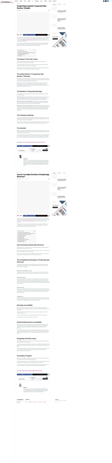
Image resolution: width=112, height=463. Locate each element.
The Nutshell (20, 55)
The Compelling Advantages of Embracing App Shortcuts (26, 233)
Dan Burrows (19, 10)
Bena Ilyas (25, 387)
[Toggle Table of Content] (34, 50)
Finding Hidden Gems (21, 237)
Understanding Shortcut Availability (23, 239)
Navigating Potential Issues (22, 240)
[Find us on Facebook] (104, 1)
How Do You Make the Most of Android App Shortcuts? (34, 142)
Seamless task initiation (21, 236)
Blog (19, 3)
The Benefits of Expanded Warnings (23, 53)
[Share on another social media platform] (49, 35)
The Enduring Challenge (21, 54)
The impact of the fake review (22, 51)
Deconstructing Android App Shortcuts (24, 232)
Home (17, 3)
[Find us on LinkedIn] (108, 1)
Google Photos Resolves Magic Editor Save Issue (32, 370)
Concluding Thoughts (21, 241)
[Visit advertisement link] (33, 150)
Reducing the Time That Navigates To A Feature (24, 234)
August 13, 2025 (24, 10)
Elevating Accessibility (21, 238)
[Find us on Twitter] (106, 1)
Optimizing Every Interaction (22, 235)
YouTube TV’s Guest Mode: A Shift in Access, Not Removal (62, 19)
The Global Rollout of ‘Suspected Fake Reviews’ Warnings (26, 52)
